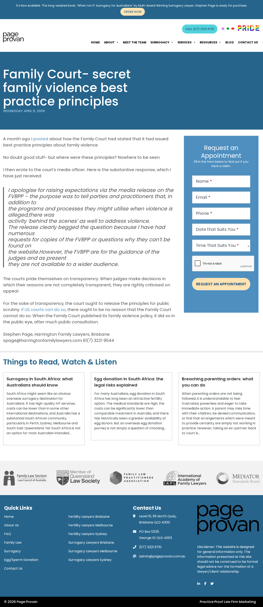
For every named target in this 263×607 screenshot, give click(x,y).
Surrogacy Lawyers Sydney (90, 559)
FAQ (7, 534)
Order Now (132, 12)
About (109, 42)
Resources (208, 42)
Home (95, 42)
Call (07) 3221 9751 (199, 29)
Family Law (13, 542)
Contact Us (248, 42)
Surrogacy (159, 42)
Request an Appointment (221, 284)
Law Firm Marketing (240, 601)
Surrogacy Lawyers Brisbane (91, 542)
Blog (229, 42)
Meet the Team (134, 42)
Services (184, 42)
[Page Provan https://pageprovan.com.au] (13, 37)
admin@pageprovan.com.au (162, 556)
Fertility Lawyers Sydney (87, 534)
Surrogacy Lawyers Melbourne (92, 551)
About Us (11, 525)
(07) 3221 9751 (150, 547)
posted (40, 139)
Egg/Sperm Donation (21, 559)
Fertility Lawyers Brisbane (89, 516)
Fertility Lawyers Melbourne (90, 525)
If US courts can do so (43, 309)
